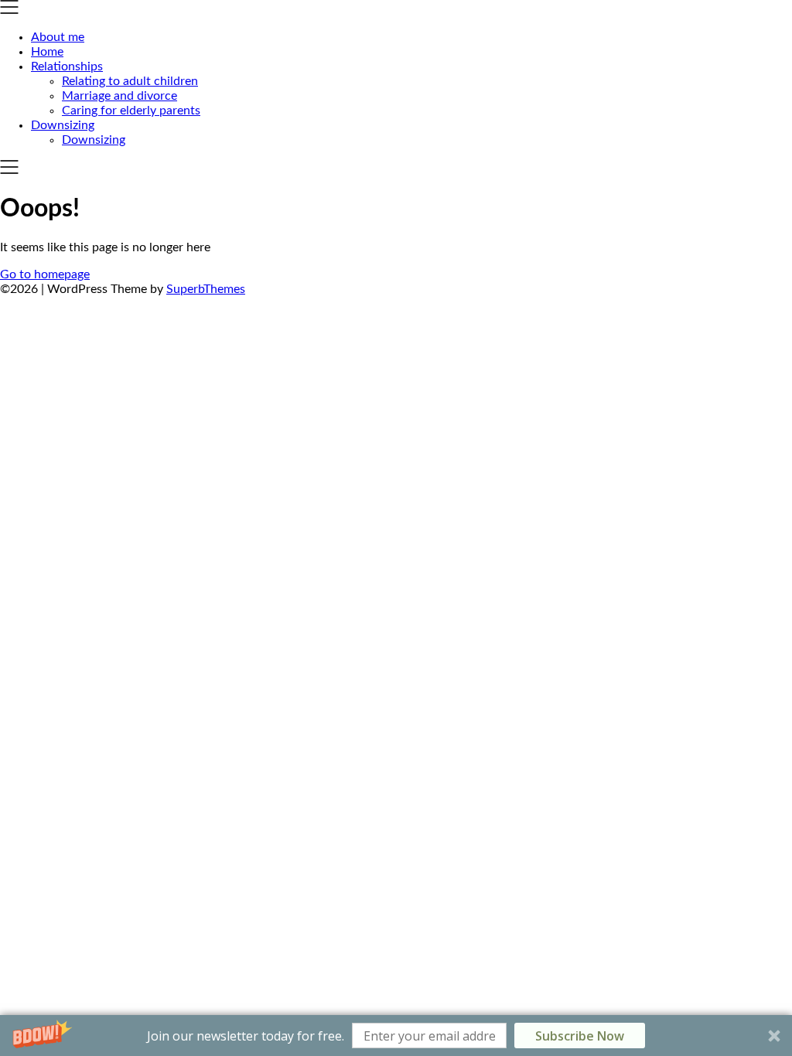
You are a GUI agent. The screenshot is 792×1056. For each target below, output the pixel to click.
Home (47, 52)
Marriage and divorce (119, 96)
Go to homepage (45, 274)
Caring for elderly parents (131, 110)
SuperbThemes (205, 289)
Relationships (67, 66)
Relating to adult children (130, 81)
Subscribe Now (579, 1035)
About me (57, 37)
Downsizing (62, 125)
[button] (396, 1035)
